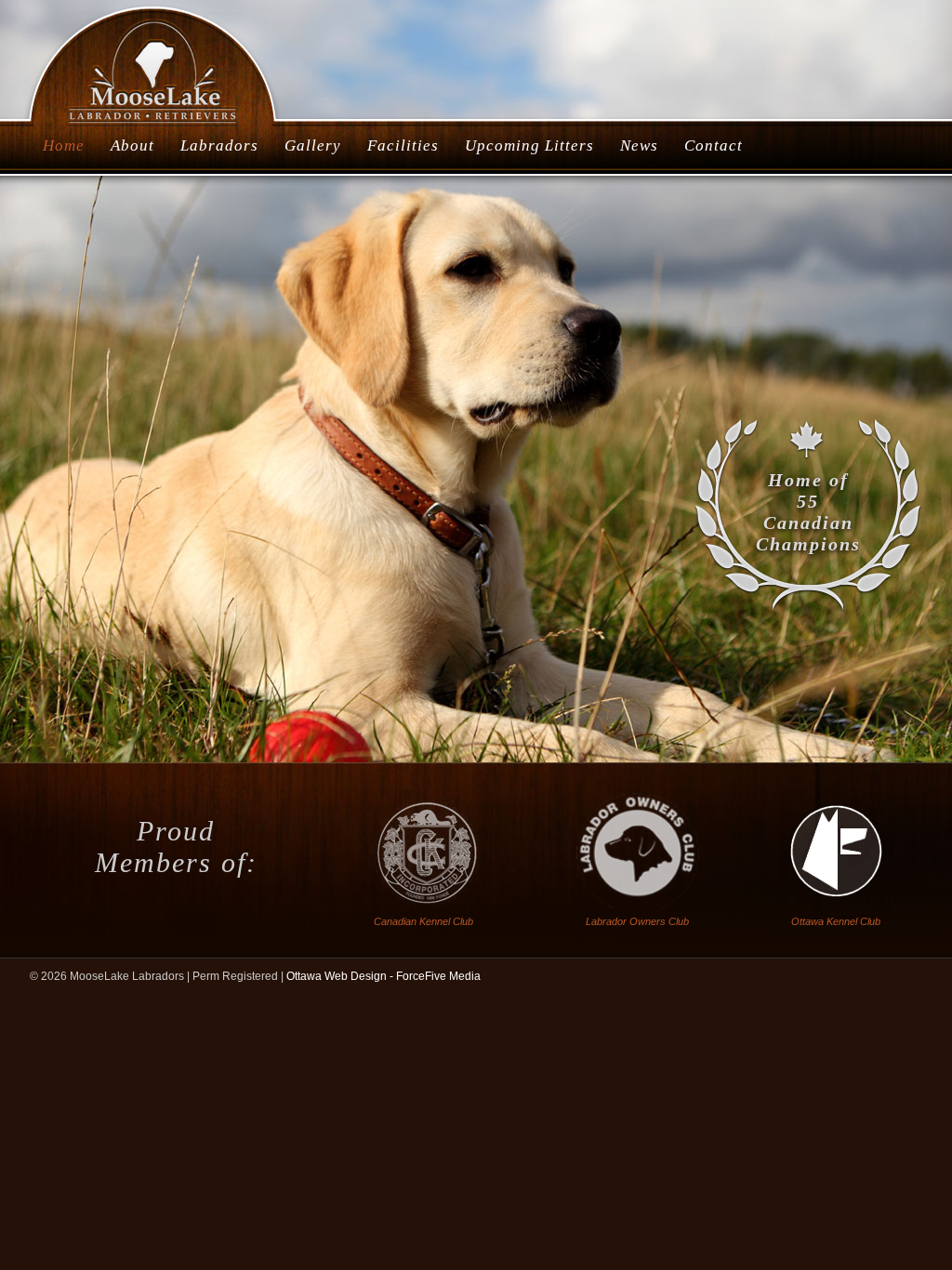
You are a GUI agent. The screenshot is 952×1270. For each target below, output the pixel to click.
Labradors (219, 145)
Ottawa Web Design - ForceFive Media (383, 976)
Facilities (403, 145)
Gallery (312, 145)
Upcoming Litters (529, 145)
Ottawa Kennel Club (835, 921)
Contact (713, 145)
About (132, 145)
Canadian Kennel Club (423, 921)
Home (64, 145)
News (639, 145)
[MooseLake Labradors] (154, 124)
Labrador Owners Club (637, 921)
